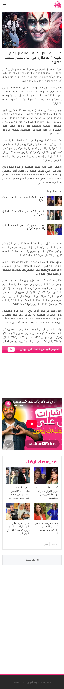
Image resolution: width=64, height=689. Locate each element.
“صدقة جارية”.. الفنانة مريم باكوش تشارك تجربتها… (23, 198)
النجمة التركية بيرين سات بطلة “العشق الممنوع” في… (23, 212)
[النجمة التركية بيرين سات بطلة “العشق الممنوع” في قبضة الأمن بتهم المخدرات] (54, 215)
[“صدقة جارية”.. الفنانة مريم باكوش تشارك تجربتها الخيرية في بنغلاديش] (54, 201)
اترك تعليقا (31, 560)
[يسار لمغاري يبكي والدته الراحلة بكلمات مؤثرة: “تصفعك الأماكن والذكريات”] (18, 511)
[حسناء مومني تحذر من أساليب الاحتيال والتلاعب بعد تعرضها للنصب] (54, 229)
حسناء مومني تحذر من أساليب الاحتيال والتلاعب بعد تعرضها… (23, 226)
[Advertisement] (37, 617)
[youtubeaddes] (32, 349)
